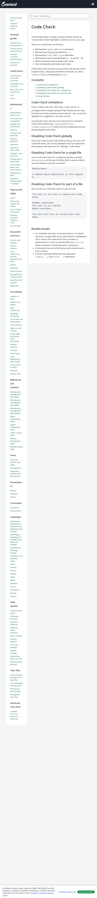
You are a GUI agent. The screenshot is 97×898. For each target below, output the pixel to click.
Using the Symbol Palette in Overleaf (16, 181)
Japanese (13, 583)
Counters (13, 350)
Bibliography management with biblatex (15, 410)
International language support (15, 550)
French (13, 570)
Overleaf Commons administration (16, 56)
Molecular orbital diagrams (14, 630)
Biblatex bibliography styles (15, 441)
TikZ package (15, 226)
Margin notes (15, 374)
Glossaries (14, 268)
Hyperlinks (14, 286)
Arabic (12, 564)
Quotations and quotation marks (16, 558)
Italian (12, 580)
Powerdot (14, 494)
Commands (14, 508)
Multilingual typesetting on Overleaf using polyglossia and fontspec (16, 526)
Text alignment (16, 325)
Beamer (13, 491)
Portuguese (14, 590)
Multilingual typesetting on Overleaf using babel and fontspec (16, 539)
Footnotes (14, 370)
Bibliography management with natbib (15, 402)
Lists (12, 95)
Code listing (15, 353)
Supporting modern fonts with (15, 473)
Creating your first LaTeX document (15, 78)
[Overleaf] (9, 4)
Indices (13, 265)
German (13, 574)
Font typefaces (16, 468)
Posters (13, 497)
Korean (13, 586)
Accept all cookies (86, 892)
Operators (14, 144)
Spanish (13, 596)
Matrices (13, 130)
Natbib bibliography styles (15, 427)
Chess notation (16, 636)
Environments (15, 511)
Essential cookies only (67, 892)
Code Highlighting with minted (15, 359)
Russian (13, 593)
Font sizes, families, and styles (15, 462)
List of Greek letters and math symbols (15, 167)
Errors (12, 98)
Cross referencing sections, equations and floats (16, 256)
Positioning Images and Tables (15, 203)
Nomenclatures (16, 271)
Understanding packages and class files (16, 677)
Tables (12, 198)
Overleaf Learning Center (13, 26)
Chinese (13, 567)
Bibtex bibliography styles (15, 419)
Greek (12, 577)
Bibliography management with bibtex (15, 394)
